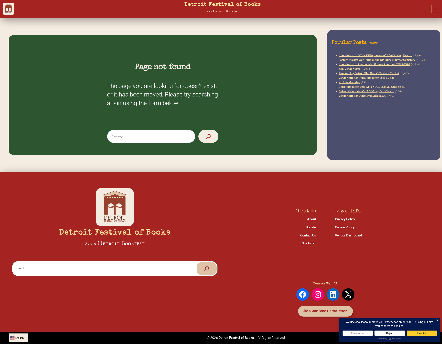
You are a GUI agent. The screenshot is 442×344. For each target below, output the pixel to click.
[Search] (208, 136)
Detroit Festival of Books (222, 4)
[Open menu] (435, 9)
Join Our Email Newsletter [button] (325, 311)
